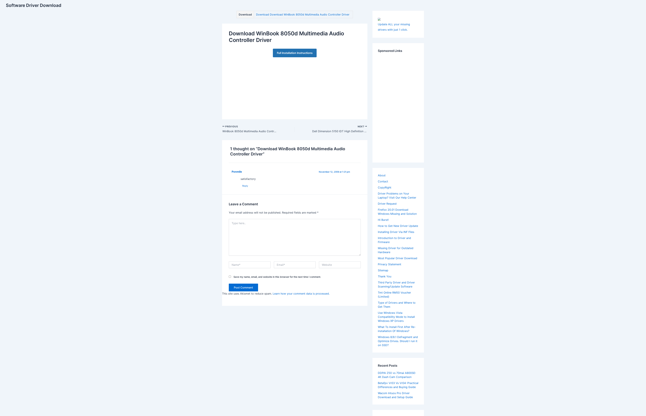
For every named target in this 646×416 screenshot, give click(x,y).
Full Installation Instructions (295, 53)
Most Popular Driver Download (397, 258)
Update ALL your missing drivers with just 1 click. (394, 27)
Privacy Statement (389, 264)
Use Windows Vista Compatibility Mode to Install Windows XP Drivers (396, 317)
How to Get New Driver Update (398, 226)
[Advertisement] (295, 84)
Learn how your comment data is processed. (301, 293)
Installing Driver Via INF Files (396, 232)
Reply (245, 185)
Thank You (384, 276)
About (382, 175)
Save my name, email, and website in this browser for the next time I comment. (277, 276)
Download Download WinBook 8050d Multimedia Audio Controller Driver (302, 14)
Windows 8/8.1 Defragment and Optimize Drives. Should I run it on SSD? (398, 341)
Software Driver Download (33, 5)
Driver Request (387, 203)
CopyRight (384, 187)
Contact (383, 181)
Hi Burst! (383, 219)
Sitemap (383, 270)
